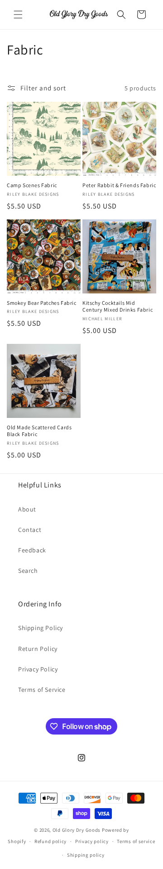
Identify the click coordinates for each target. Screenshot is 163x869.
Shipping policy (86, 855)
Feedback (32, 550)
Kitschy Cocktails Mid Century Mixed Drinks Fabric (117, 306)
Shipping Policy (40, 628)
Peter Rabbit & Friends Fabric (119, 185)
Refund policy (50, 841)
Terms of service (136, 841)
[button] (18, 15)
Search (28, 570)
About (27, 509)
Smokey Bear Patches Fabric (42, 302)
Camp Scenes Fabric (32, 185)
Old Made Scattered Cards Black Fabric (39, 431)
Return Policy (38, 649)
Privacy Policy (38, 669)
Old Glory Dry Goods (77, 830)
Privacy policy (92, 841)
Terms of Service (42, 689)
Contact (29, 530)
